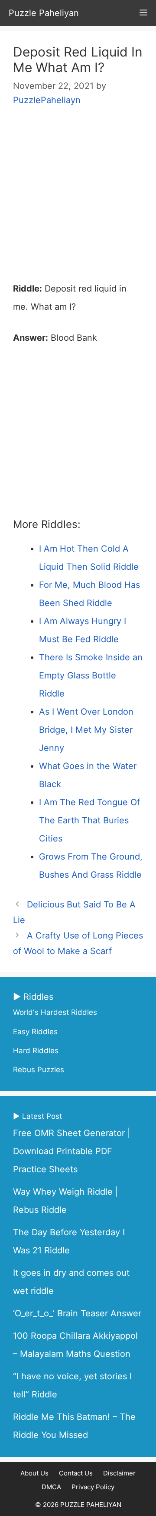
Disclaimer (119, 1473)
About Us (34, 1473)
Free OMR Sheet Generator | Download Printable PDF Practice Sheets (71, 1151)
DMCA (51, 1487)
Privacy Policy (93, 1487)
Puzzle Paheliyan (44, 13)
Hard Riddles (35, 1050)
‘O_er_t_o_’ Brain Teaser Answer (77, 1313)
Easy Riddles (35, 1031)
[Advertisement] (78, 198)
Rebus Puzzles (38, 1069)
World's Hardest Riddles (55, 1012)
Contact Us (76, 1473)
